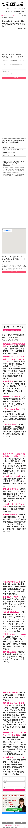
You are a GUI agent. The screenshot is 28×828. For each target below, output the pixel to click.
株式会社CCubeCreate (11, 612)
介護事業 (6, 330)
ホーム (8, 8)
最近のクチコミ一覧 (8, 11)
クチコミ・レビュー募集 (19, 8)
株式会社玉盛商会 (10, 652)
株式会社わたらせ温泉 (11, 476)
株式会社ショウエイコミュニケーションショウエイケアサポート (13, 358)
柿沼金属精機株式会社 (11, 582)
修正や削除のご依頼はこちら (19, 12)
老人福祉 (18, 330)
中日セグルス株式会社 (11, 409)
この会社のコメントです (14, 271)
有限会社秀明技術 (10, 514)
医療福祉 (12, 330)
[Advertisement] (14, 40)
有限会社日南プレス (11, 489)
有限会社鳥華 (8, 381)
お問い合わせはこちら (10, 825)
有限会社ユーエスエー (11, 597)
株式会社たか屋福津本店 (12, 396)
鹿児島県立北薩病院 (10, 692)
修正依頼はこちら (19, 825)
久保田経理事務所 (10, 424)
